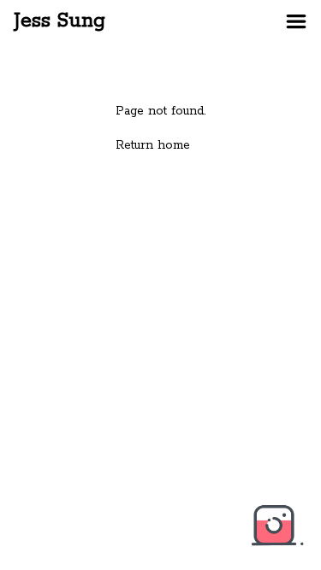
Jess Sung (59, 21)
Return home (153, 145)
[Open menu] (296, 21)
